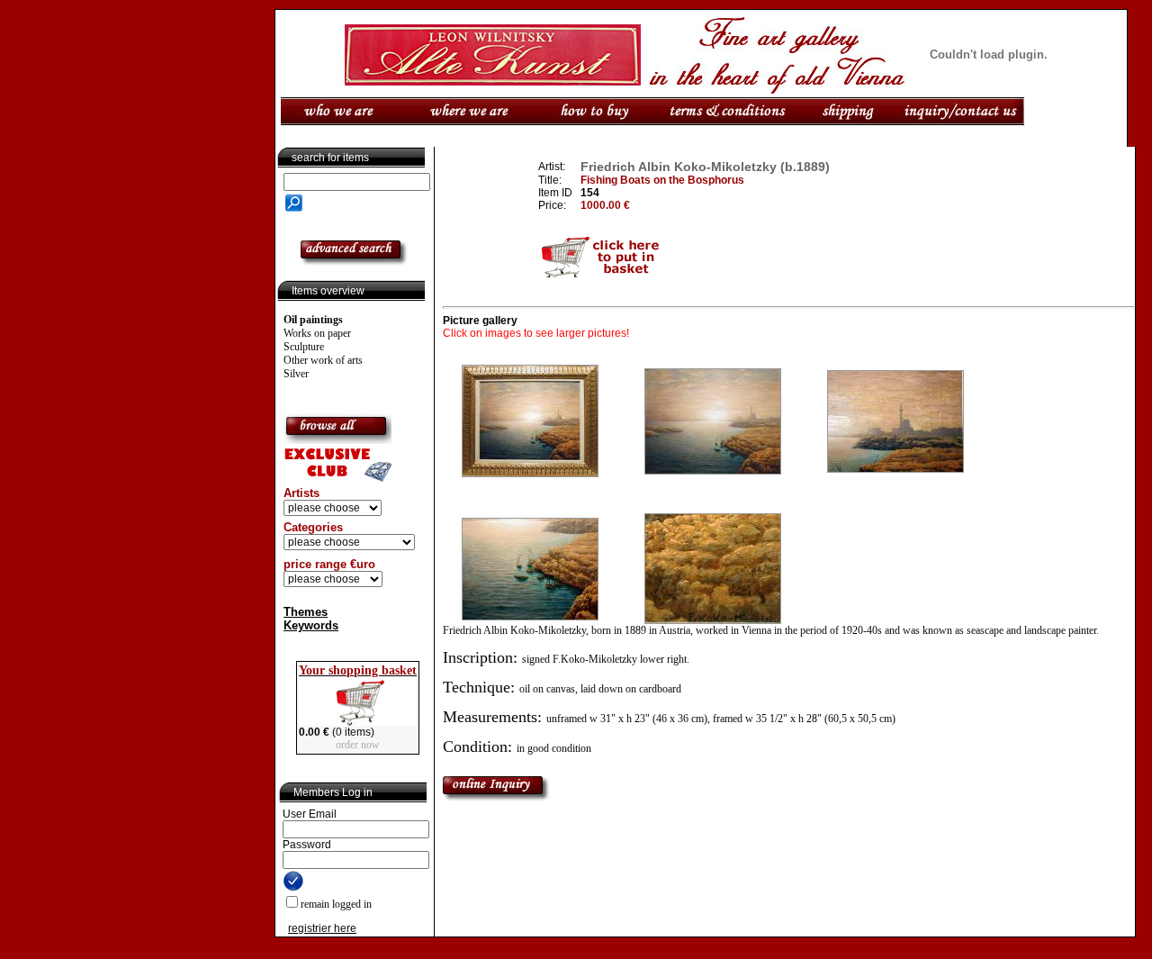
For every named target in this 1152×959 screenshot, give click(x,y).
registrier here (322, 928)
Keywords (311, 625)
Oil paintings (313, 319)
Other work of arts (323, 360)
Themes (306, 612)
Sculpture (304, 346)
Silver (296, 373)
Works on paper (317, 333)
